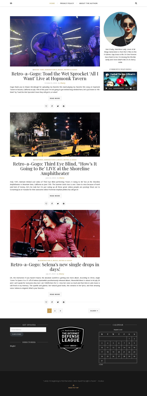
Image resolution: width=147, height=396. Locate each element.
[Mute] (131, 88)
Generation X (51, 70)
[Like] (46, 106)
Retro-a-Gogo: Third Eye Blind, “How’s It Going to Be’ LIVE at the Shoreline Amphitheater (55, 168)
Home (52, 3)
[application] (120, 81)
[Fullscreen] (134, 88)
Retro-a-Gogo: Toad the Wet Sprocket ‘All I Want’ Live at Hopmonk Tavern (55, 76)
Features (39, 160)
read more (55, 98)
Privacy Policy (67, 3)
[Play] (106, 88)
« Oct (101, 364)
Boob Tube (39, 70)
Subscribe (16, 334)
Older (93, 311)
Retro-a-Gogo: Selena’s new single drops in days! (55, 266)
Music (60, 70)
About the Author (88, 3)
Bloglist (12, 346)
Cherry (62, 83)
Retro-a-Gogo (70, 70)
